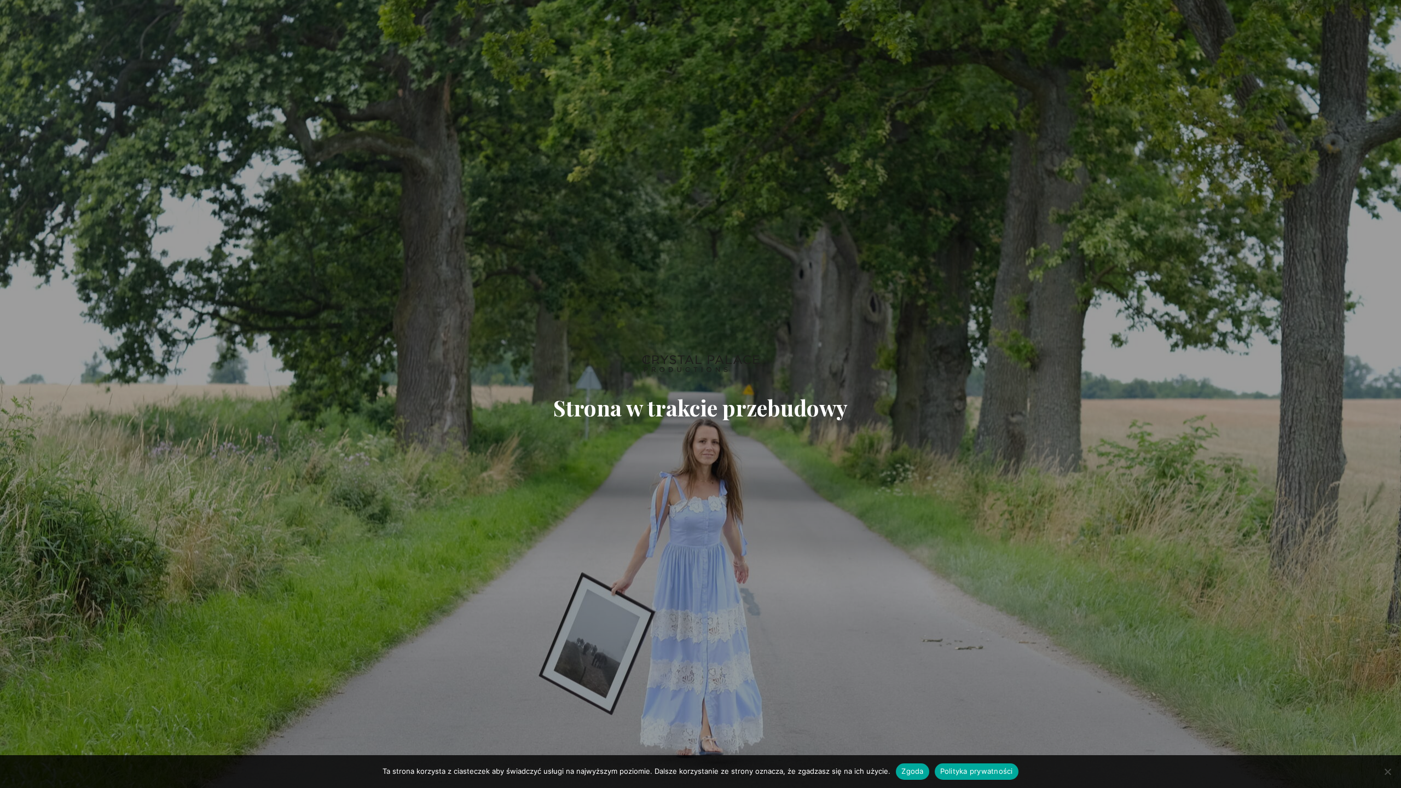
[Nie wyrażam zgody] (1387, 771)
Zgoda (912, 771)
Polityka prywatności (976, 771)
